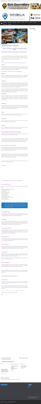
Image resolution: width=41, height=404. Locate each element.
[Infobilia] (20, 12)
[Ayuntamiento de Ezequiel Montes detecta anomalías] (5, 364)
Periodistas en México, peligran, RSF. (15, 0)
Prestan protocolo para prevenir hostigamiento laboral (14, 71)
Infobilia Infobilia (8, 47)
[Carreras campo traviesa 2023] (22, 364)
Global (23, 22)
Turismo (35, 22)
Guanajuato (9, 22)
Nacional (18, 22)
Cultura (26, 22)
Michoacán (14, 22)
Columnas (9, 24)
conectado (9, 379)
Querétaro (5, 22)
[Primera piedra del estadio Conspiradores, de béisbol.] (14, 364)
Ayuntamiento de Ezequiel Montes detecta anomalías (4, 370)
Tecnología (5, 24)
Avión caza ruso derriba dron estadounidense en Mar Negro (6, 359)
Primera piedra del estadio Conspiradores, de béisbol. (14, 367)
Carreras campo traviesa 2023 (24, 366)
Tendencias (30, 22)
